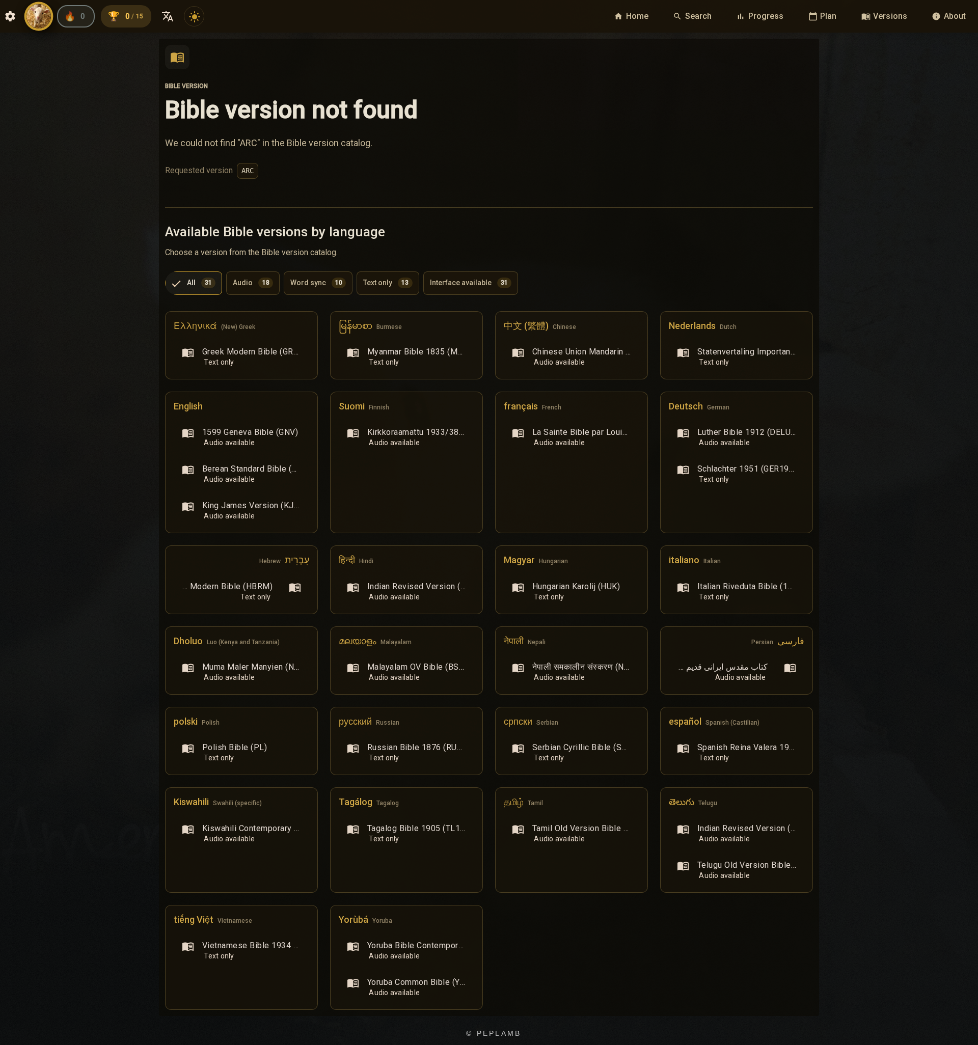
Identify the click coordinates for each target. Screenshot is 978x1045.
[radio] (194, 283)
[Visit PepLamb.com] (38, 16)
